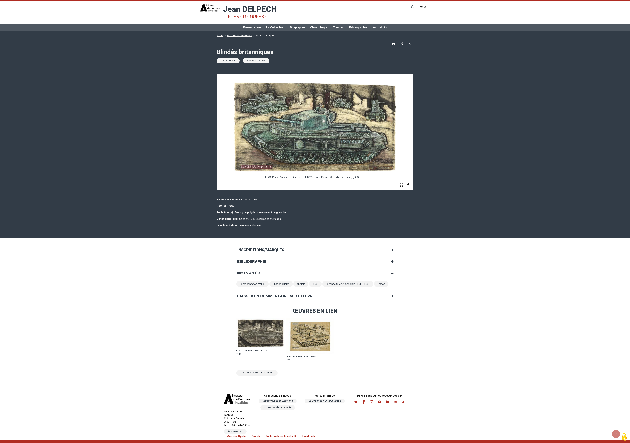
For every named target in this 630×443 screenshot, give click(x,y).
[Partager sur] (402, 44)
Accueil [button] (220, 35)
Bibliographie (358, 27)
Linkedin (387, 402)
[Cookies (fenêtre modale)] (624, 437)
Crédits (256, 436)
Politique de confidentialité (280, 436)
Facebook (364, 402)
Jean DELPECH (250, 11)
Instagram (372, 402)
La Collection (275, 27)
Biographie (297, 27)
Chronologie (318, 27)
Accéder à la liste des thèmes (257, 373)
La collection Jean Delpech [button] (239, 35)
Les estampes (228, 61)
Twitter (356, 402)
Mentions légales (237, 436)
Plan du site (308, 436)
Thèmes (338, 27)
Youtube (379, 402)
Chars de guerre (256, 61)
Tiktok (403, 402)
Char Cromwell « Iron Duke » (251, 350)
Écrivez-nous (235, 431)
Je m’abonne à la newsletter (325, 401)
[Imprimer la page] (393, 44)
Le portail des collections (277, 401)
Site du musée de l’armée (277, 407)
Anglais (301, 283)
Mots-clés (248, 273)
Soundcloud (395, 402)
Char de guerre (281, 283)
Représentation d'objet (252, 283)
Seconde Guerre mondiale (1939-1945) (348, 283)
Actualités (380, 27)
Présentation (252, 27)
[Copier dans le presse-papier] (410, 44)
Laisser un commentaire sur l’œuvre (276, 296)
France (381, 283)
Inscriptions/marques (260, 250)
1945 (315, 283)
